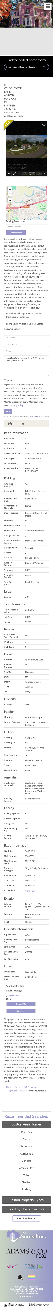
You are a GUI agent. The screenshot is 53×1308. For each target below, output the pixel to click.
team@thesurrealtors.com (26, 1287)
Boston (26, 1139)
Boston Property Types (26, 1200)
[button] (44, 67)
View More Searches (27, 1218)
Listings (17, 1087)
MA (25, 1087)
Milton (26, 1175)
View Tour (30, 891)
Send (8, 411)
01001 (22, 1090)
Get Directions (16, 232)
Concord (26, 1160)
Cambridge (26, 1153)
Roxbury (26, 1189)
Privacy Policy (16, 405)
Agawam (13, 1090)
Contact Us (21, 1004)
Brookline (26, 1146)
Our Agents (21, 1011)
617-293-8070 (16, 995)
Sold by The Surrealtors (26, 1209)
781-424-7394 (32, 1293)
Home (9, 1087)
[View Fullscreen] (10, 200)
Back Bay (26, 1132)
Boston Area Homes (26, 1124)
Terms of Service (42, 416)
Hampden (34, 1087)
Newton (26, 1182)
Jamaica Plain (27, 1168)
